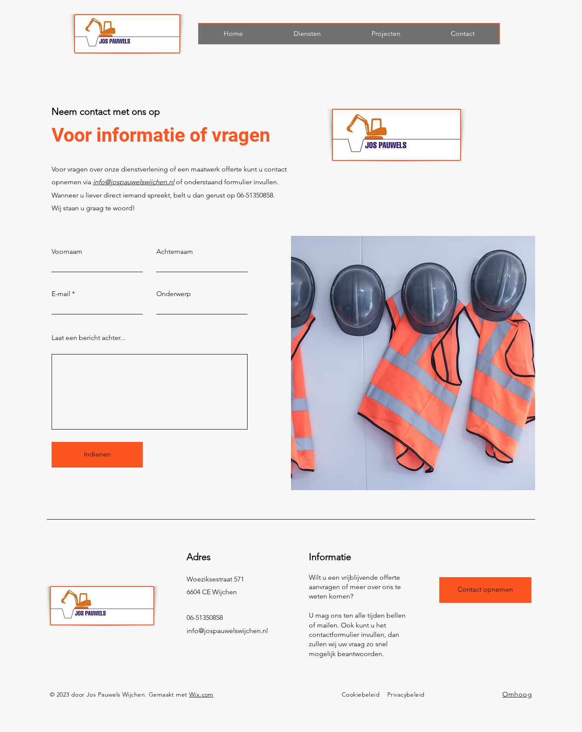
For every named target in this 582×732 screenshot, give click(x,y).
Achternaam (174, 251)
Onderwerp (173, 293)
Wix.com (201, 694)
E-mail (61, 293)
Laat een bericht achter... (88, 337)
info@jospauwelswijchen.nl (133, 182)
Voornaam (67, 251)
